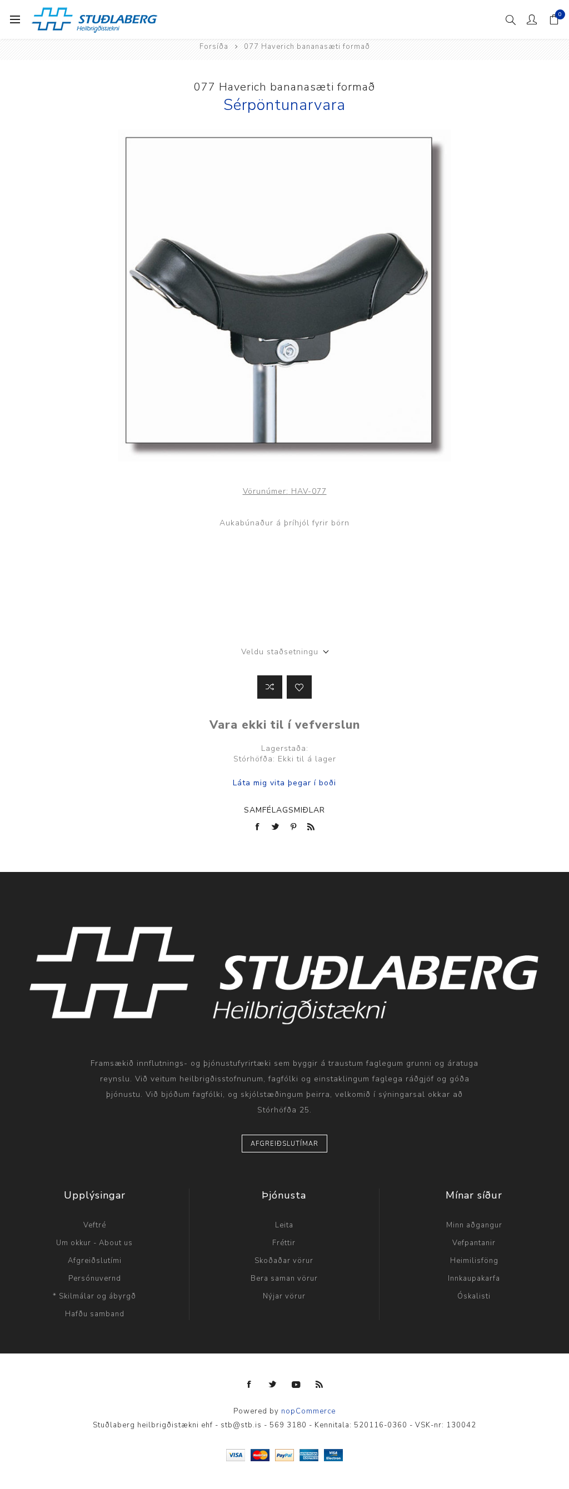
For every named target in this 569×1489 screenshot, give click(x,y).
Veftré (94, 1225)
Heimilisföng (474, 1261)
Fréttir (284, 1243)
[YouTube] (296, 1384)
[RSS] (319, 1384)
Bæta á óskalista (299, 687)
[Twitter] (273, 1384)
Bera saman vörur (284, 1279)
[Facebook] (249, 1384)
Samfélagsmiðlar (284, 810)
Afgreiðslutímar (284, 1144)
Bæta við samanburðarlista (269, 687)
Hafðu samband (94, 1314)
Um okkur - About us (94, 1243)
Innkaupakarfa (474, 1279)
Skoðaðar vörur (283, 1261)
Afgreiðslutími (95, 1261)
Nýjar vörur (284, 1296)
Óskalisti (474, 1296)
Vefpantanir (474, 1243)
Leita (284, 1225)
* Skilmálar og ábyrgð (94, 1296)
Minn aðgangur (474, 1225)
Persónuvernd (94, 1279)
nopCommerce (308, 1411)
